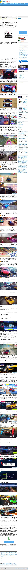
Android (22, 156)
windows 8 (26, 171)
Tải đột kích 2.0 (22, 170)
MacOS (19, 167)
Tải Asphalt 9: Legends (9, 541)
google (21, 163)
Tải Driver (20, 169)
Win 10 (24, 170)
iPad (19, 164)
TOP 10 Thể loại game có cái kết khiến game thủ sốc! (25, 97)
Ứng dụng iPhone (16, 3)
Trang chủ (1, 16)
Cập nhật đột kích (24, 157)
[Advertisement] (14, 11)
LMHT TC (22, 166)
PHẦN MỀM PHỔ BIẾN (23, 32)
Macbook (25, 166)
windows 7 (24, 171)
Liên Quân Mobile (20, 127)
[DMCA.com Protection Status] (2, 569)
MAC (23, 166)
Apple (25, 156)
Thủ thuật (24, 3)
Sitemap (27, 568)
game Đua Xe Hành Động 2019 (9, 564)
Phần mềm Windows (4, 3)
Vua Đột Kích (21, 170)
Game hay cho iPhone (23, 161)
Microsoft (23, 167)
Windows (20, 171)
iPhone (22, 164)
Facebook (24, 158)
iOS (26, 163)
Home (1, 3)
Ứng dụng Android (12, 3)
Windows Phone (21, 3)
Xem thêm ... (26, 99)
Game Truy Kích (20, 122)
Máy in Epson (26, 167)
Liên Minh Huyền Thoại (20, 124)
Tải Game (8, 3)
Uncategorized (21, 78)
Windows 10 (21, 172)
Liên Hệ (24, 568)
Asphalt (7, 563)
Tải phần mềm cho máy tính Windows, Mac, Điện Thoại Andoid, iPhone (5, 1)
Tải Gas (19, 125)
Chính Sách (21, 568)
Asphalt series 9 (10, 563)
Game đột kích (22, 163)
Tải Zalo (19, 126)
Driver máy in (20, 158)
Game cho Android (22, 159)
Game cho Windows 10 (20, 160)
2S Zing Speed (19, 156)
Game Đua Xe (4, 564)
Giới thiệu (19, 568)
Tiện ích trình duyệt (21, 77)
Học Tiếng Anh (23, 163)
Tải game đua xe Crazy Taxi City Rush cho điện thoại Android (9, 554)
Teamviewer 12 (20, 129)
